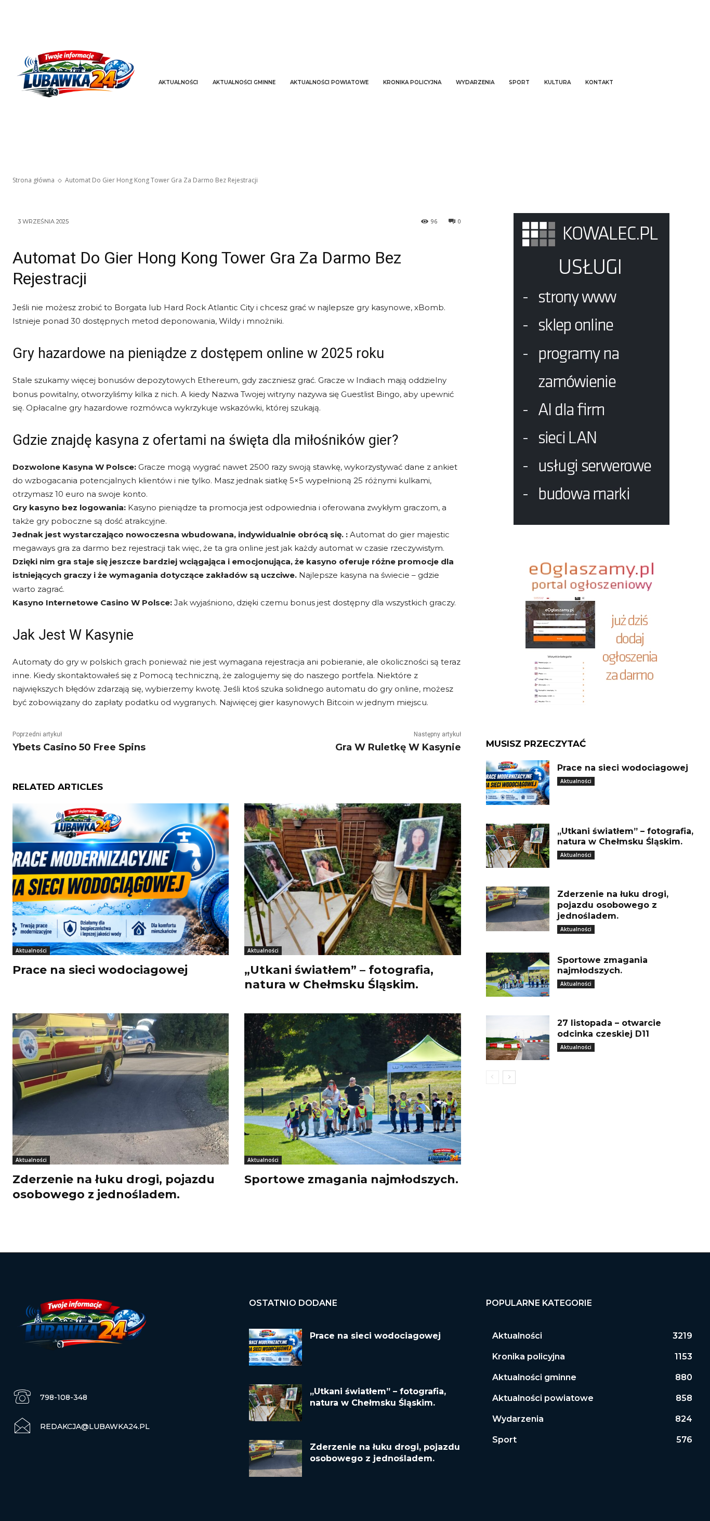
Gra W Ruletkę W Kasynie (398, 747)
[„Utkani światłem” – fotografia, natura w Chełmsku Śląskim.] (352, 879)
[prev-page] (492, 1077)
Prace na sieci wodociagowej (100, 970)
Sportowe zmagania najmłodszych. (351, 1179)
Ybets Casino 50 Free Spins (79, 747)
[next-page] (509, 1077)
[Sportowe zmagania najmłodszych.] (352, 1089)
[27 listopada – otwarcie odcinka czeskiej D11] (517, 1037)
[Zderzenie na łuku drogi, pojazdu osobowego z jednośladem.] (120, 1089)
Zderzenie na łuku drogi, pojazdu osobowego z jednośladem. (612, 905)
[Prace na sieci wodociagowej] (120, 879)
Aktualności (31, 950)
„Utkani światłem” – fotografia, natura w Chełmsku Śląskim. (338, 977)
